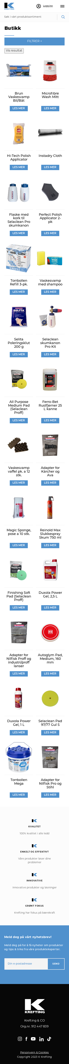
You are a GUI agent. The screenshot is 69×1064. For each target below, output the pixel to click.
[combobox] (34, 17)
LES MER (19, 108)
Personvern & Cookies (34, 1052)
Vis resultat (14, 50)
